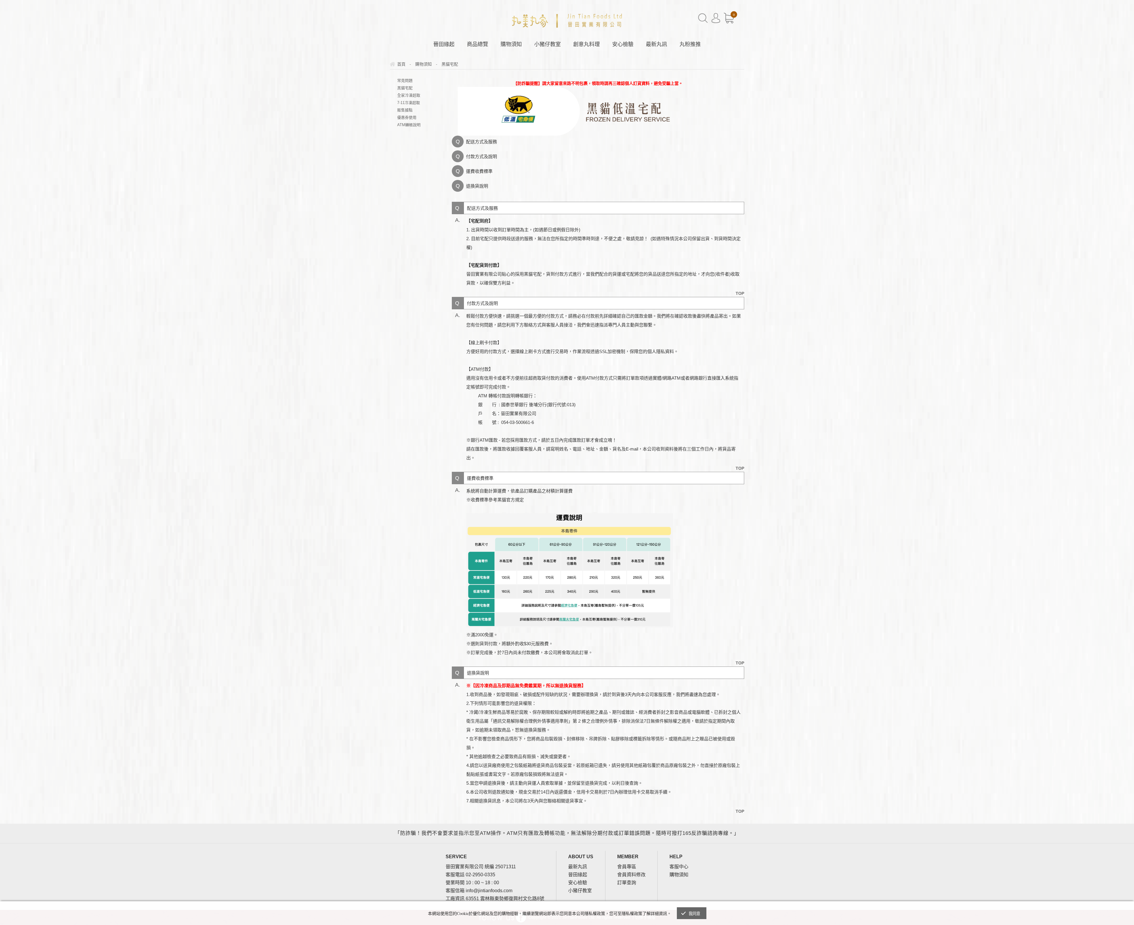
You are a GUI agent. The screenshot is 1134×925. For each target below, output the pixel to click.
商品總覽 (477, 44)
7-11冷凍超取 (408, 102)
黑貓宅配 (405, 88)
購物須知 (511, 44)
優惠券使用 (406, 117)
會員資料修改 (631, 874)
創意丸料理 (586, 44)
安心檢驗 (622, 44)
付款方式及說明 (481, 156)
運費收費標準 (479, 171)
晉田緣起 (443, 44)
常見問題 (405, 80)
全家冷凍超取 (408, 95)
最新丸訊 (656, 44)
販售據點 (405, 110)
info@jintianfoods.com (489, 890)
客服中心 (678, 866)
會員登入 (716, 18)
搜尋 (703, 18)
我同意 (694, 913)
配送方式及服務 (481, 141)
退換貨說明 (477, 185)
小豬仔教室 (547, 44)
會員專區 (626, 866)
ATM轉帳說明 (409, 125)
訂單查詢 (626, 882)
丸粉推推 (690, 44)
